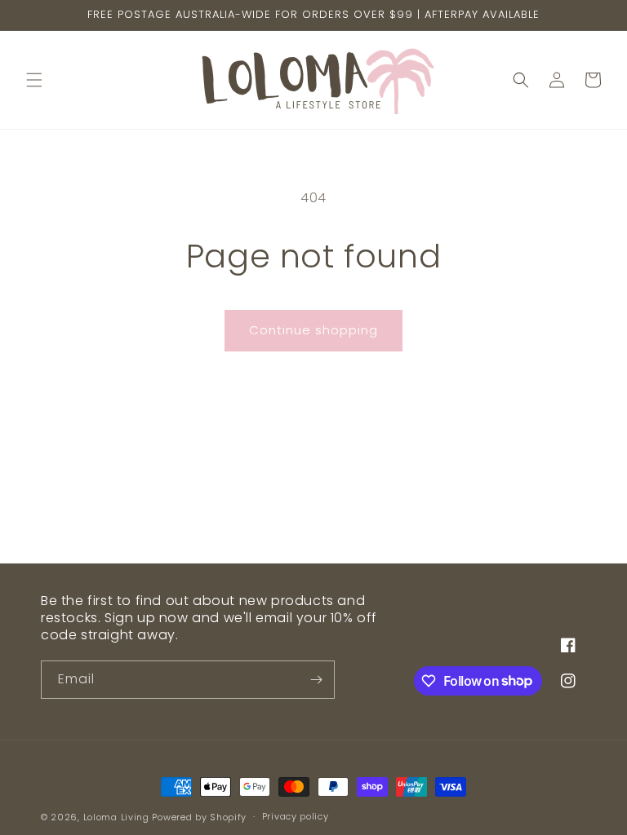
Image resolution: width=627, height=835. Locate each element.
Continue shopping (313, 329)
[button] (34, 80)
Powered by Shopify (199, 817)
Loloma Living (116, 817)
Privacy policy (295, 816)
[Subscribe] (316, 679)
